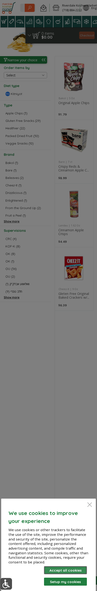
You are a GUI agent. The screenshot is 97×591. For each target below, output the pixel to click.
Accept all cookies (65, 570)
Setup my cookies (65, 582)
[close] (89, 505)
